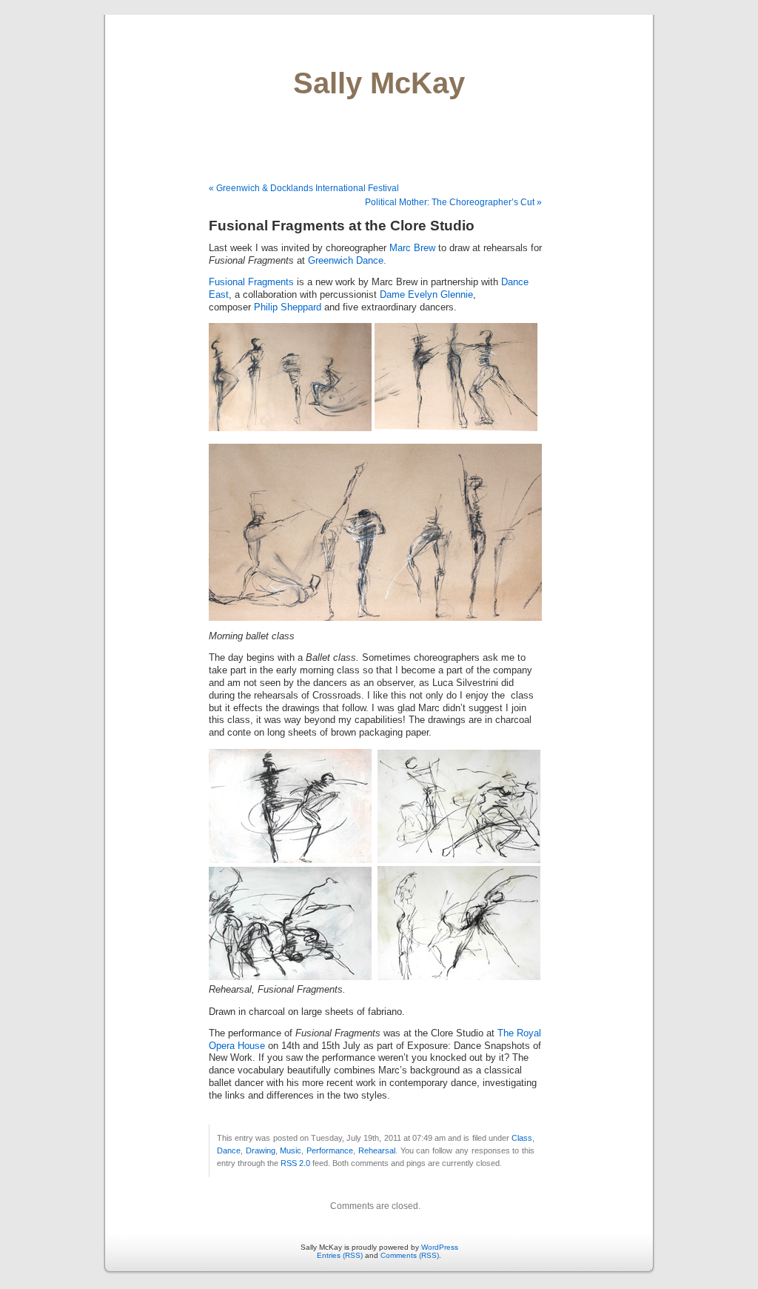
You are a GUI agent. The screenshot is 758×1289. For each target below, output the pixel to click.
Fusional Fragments (251, 282)
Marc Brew (412, 248)
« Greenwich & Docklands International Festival (304, 188)
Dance (229, 1150)
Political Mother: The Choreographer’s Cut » (453, 202)
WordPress (439, 1247)
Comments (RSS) (409, 1255)
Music (290, 1150)
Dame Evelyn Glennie (426, 295)
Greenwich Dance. (347, 261)
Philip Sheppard (287, 307)
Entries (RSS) (340, 1255)
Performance (329, 1150)
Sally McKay (379, 83)
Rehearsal (376, 1150)
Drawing (260, 1150)
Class (522, 1137)
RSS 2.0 (295, 1163)
